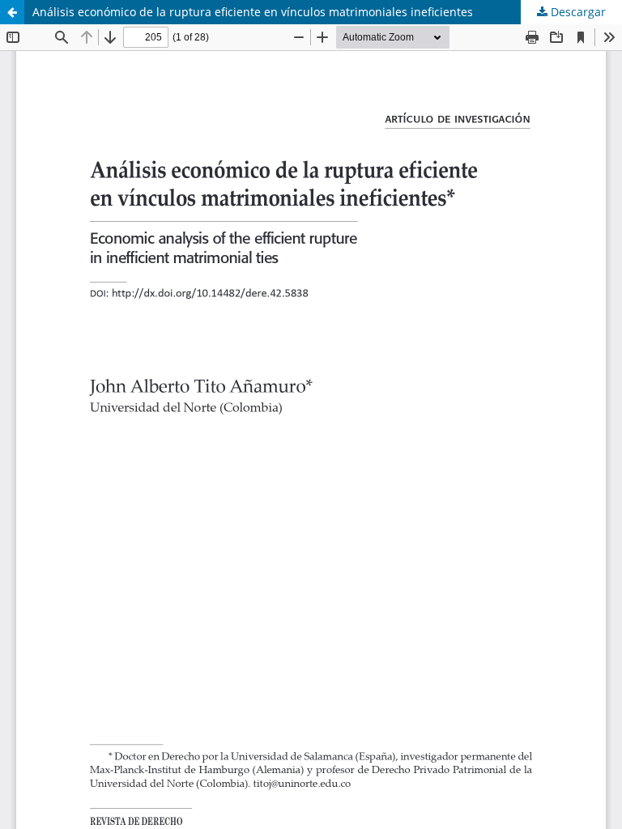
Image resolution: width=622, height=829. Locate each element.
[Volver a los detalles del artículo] (12, 12)
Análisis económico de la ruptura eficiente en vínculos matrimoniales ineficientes (252, 11)
